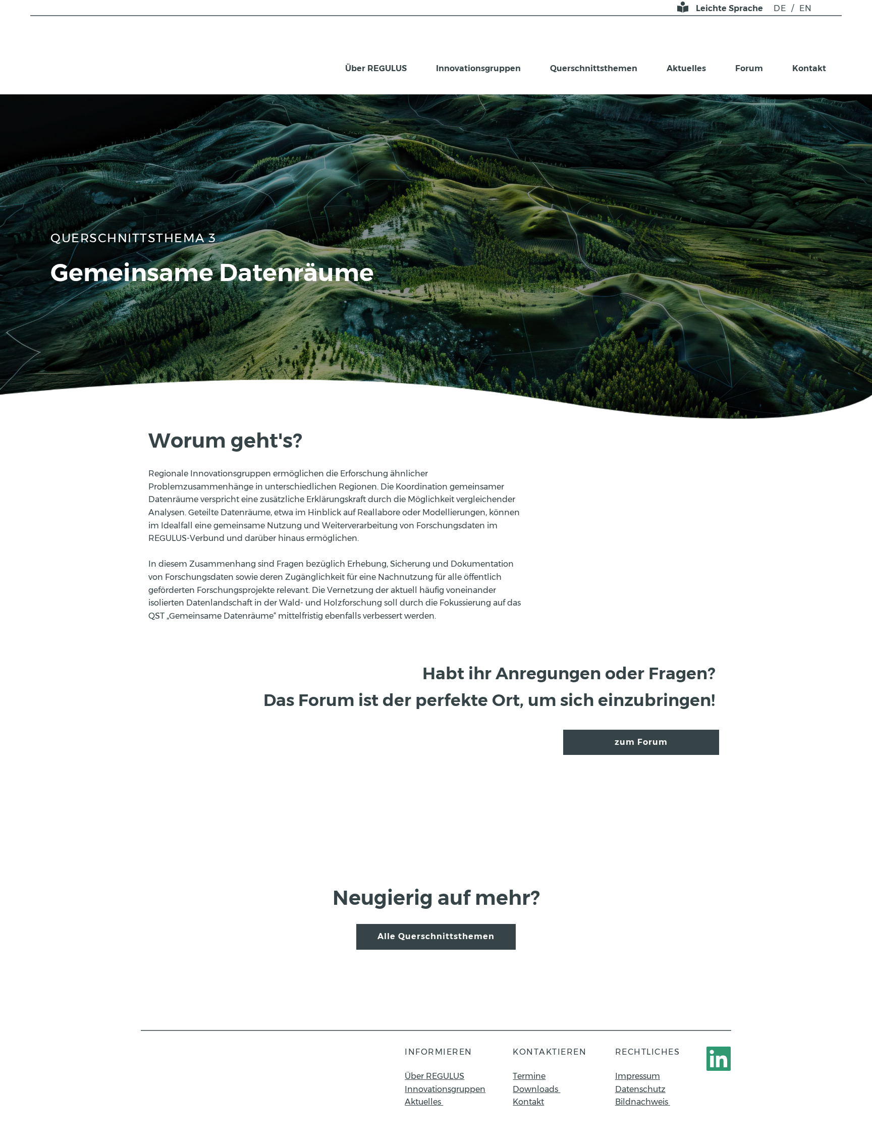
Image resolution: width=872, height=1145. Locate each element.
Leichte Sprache (729, 8)
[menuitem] (780, 8)
